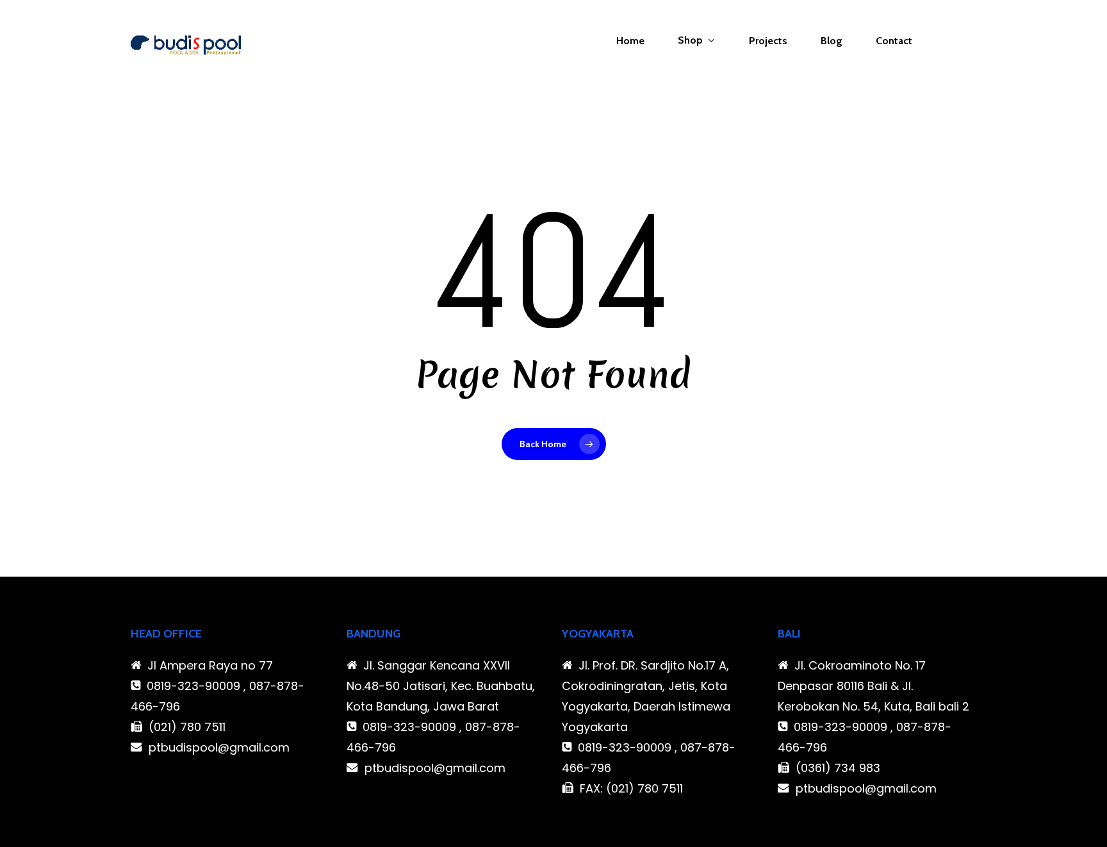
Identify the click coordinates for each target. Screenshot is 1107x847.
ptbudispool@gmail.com (219, 747)
